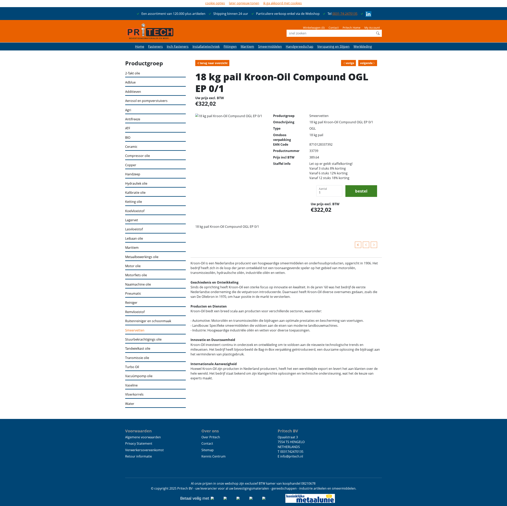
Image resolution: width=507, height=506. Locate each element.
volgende (366, 63)
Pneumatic (133, 293)
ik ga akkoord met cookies (282, 3)
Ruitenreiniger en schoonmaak (148, 321)
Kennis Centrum (213, 456)
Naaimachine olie (138, 284)
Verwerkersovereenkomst (144, 450)
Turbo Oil (132, 367)
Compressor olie (137, 156)
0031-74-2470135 (344, 13)
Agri (128, 110)
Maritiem (132, 248)
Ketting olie (133, 202)
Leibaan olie (134, 238)
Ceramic (131, 147)
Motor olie (133, 266)
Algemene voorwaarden (143, 437)
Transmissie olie (137, 358)
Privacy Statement (138, 443)
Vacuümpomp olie (138, 376)
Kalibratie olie (135, 193)
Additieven (133, 92)
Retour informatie (138, 456)
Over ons (210, 431)
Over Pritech (210, 437)
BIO (127, 138)
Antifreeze (132, 119)
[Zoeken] (378, 33)
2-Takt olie (132, 73)
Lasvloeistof (134, 229)
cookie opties (215, 3)
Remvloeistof (135, 312)
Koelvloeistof (134, 211)
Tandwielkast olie (137, 348)
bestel (361, 191)
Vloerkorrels (134, 394)
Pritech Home (351, 27)
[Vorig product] (366, 245)
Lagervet (131, 220)
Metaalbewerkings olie (141, 257)
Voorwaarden (138, 431)
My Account (372, 27)
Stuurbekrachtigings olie (143, 339)
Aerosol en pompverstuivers (146, 101)
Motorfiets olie (136, 275)
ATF (127, 128)
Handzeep (132, 174)
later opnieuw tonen (244, 3)
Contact (334, 27)
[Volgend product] (374, 245)
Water (129, 404)
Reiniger (131, 303)
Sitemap (207, 450)
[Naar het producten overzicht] (358, 245)
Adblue (130, 82)
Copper (130, 165)
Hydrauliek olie (136, 183)
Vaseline (131, 385)
